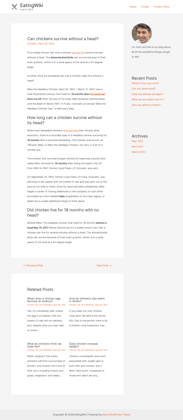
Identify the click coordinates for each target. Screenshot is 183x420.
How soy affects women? (146, 105)
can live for (78, 52)
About (133, 6)
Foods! (145, 6)
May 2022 (137, 141)
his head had (97, 94)
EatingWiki (31, 5)
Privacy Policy (161, 6)
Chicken (31, 43)
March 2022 (138, 152)
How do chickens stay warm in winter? (87, 300)
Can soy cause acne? (144, 88)
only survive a (71, 130)
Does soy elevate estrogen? (147, 94)
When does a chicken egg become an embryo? (43, 300)
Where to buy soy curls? (145, 83)
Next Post (104, 265)
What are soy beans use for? (148, 99)
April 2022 (137, 146)
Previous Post (33, 265)
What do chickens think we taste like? (44, 345)
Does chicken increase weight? (83, 345)
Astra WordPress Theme (116, 414)
